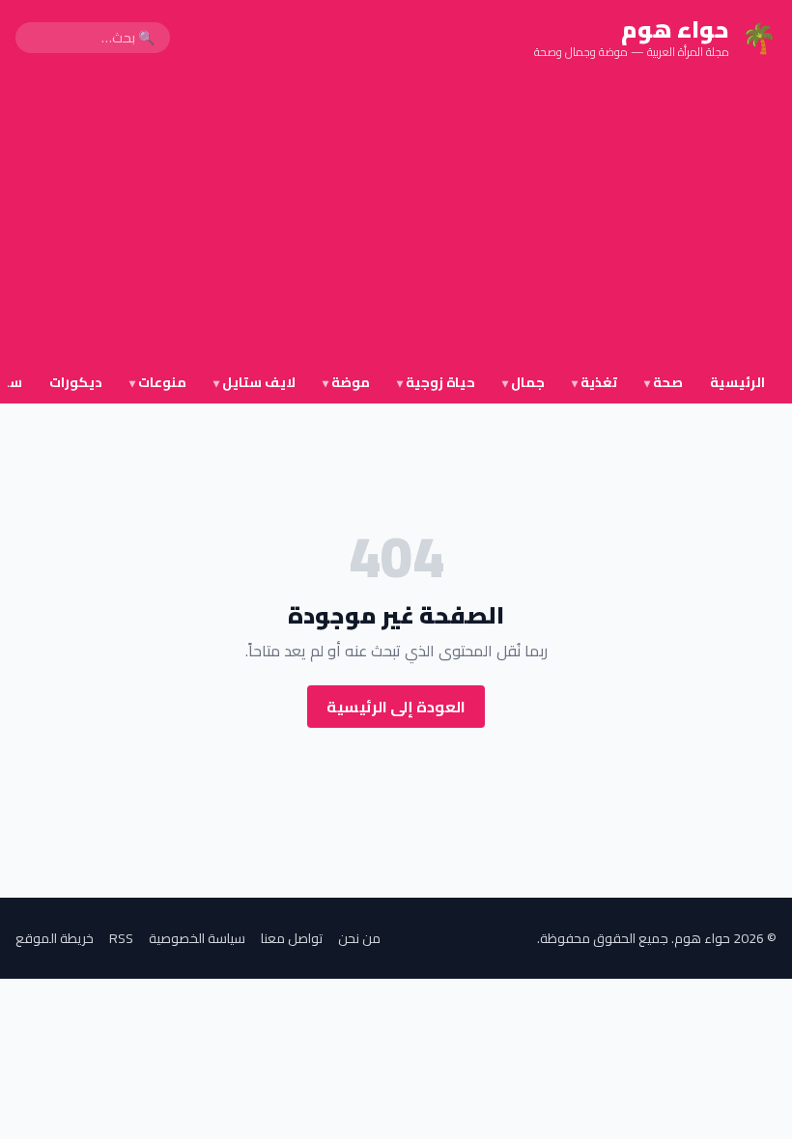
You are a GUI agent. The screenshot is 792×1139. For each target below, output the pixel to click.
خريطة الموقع (54, 938)
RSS (121, 938)
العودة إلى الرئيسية (396, 706)
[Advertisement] (396, 220)
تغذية (594, 382)
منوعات (157, 382)
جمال (523, 382)
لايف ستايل (254, 382)
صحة (663, 382)
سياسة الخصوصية (197, 938)
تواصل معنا (292, 938)
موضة (346, 382)
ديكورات (75, 382)
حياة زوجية (436, 382)
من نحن (359, 938)
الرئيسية (737, 382)
